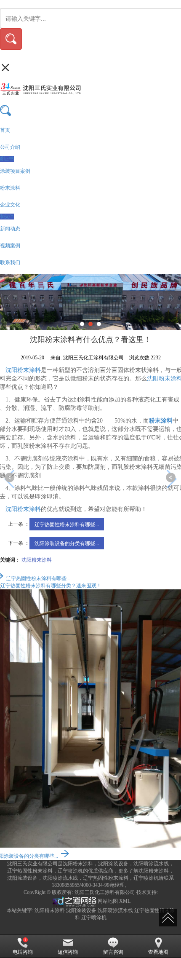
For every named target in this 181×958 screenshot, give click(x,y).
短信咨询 (68, 952)
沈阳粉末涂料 (23, 370)
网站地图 (108, 901)
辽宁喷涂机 (93, 918)
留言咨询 (113, 952)
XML (124, 901)
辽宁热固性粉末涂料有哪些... (67, 523)
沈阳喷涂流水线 (115, 910)
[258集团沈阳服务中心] (73, 901)
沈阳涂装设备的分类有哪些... (67, 542)
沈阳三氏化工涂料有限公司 (105, 892)
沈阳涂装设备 (81, 910)
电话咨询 (23, 952)
